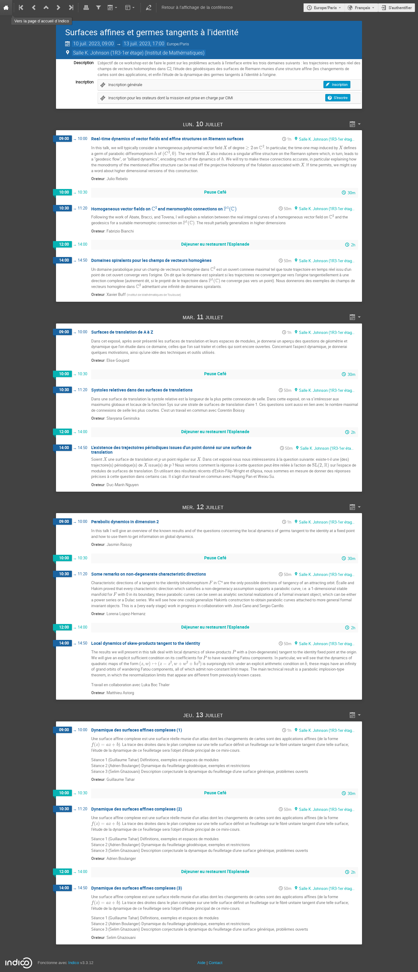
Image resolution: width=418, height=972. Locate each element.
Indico (73, 962)
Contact (215, 962)
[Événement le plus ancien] (22, 7)
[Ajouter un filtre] (98, 7)
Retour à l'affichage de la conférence (197, 7)
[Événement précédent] (34, 7)
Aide (201, 962)
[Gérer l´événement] (148, 7)
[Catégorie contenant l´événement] (46, 7)
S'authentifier (400, 7)
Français (362, 7)
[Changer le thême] (130, 7)
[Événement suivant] (58, 7)
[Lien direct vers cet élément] (231, 123)
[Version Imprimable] (86, 7)
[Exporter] (113, 7)
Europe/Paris (325, 7)
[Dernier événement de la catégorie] (70, 7)
